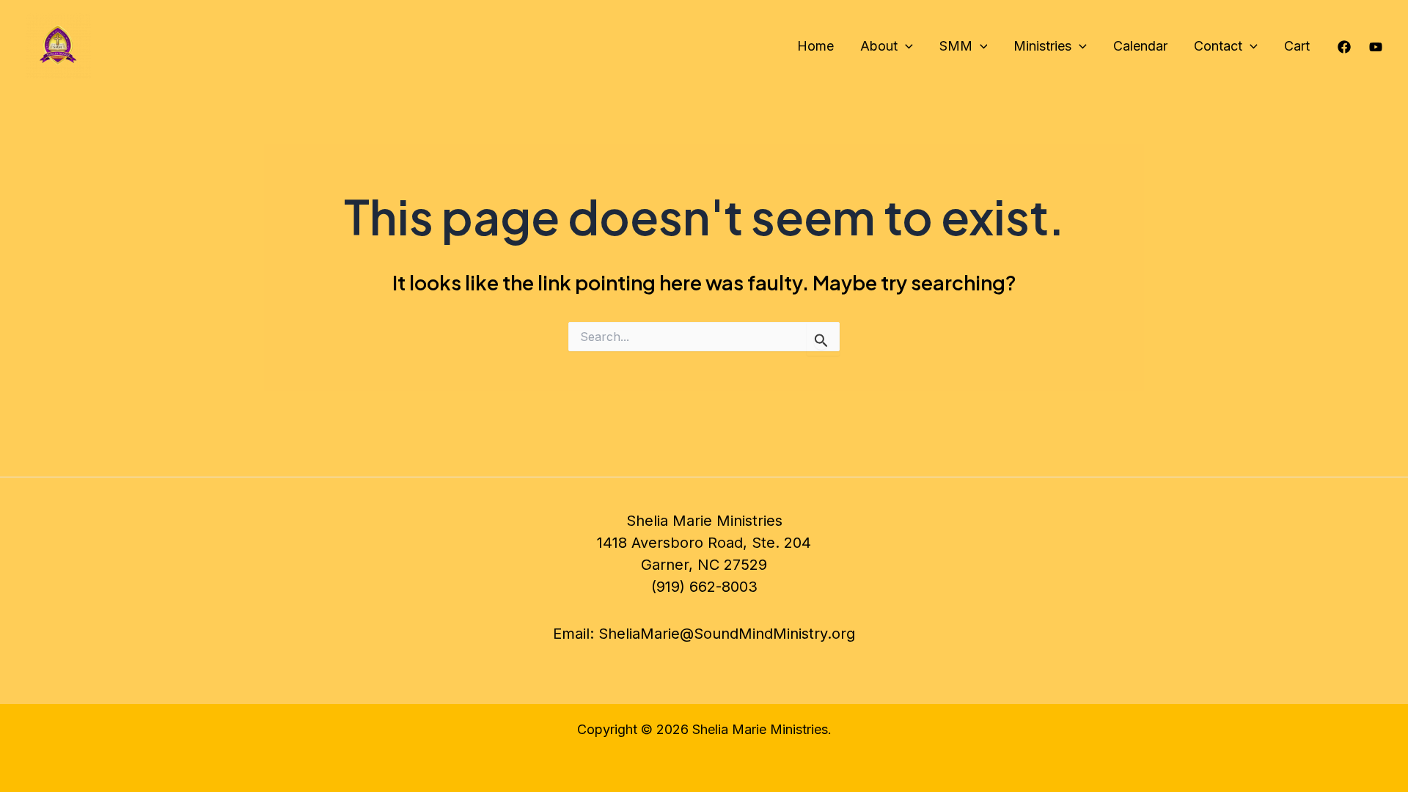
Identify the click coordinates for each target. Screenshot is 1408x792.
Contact (1218, 46)
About (879, 46)
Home (815, 46)
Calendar (1140, 46)
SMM (955, 46)
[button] (905, 46)
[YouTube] (1375, 47)
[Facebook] (1344, 47)
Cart (1297, 46)
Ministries (1042, 46)
